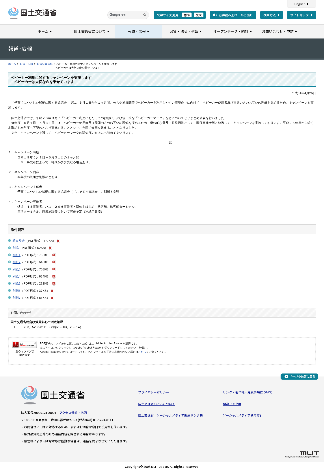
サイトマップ (299, 15)
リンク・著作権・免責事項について (247, 392)
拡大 (199, 15)
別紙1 (16, 255)
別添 (16, 248)
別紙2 (16, 262)
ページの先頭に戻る (302, 376)
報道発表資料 (45, 64)
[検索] (144, 15)
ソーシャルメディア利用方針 (243, 415)
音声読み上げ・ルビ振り (236, 15)
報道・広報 (26, 64)
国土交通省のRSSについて (156, 404)
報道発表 (19, 240)
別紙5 (16, 283)
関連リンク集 (232, 404)
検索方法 (269, 15)
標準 (187, 15)
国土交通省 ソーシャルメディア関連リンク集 (170, 415)
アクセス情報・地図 (73, 412)
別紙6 (16, 290)
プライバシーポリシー (153, 392)
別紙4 (16, 276)
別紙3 (16, 269)
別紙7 (16, 297)
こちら (142, 351)
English (299, 4)
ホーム (12, 64)
